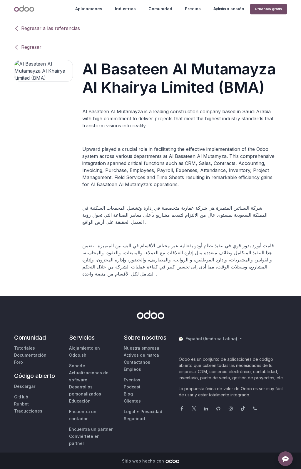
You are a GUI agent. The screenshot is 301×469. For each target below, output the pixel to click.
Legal (129, 411)
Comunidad (160, 8)
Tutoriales (24, 348)
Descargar (24, 386)
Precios (193, 8)
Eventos (132, 379)
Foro (18, 362)
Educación (80, 400)
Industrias (125, 8)
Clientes (132, 400)
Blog (128, 393)
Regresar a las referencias (50, 28)
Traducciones (28, 410)
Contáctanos (137, 362)
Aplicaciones (88, 8)
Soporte (77, 365)
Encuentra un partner (91, 429)
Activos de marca (141, 355)
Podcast (132, 386)
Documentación (30, 355)
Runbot (21, 403)
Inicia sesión (231, 8)
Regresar (31, 47)
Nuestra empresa (141, 348)
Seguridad (134, 418)
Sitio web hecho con (143, 460)
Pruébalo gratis (268, 9)
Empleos (132, 369)
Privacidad (151, 411)
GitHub (21, 396)
